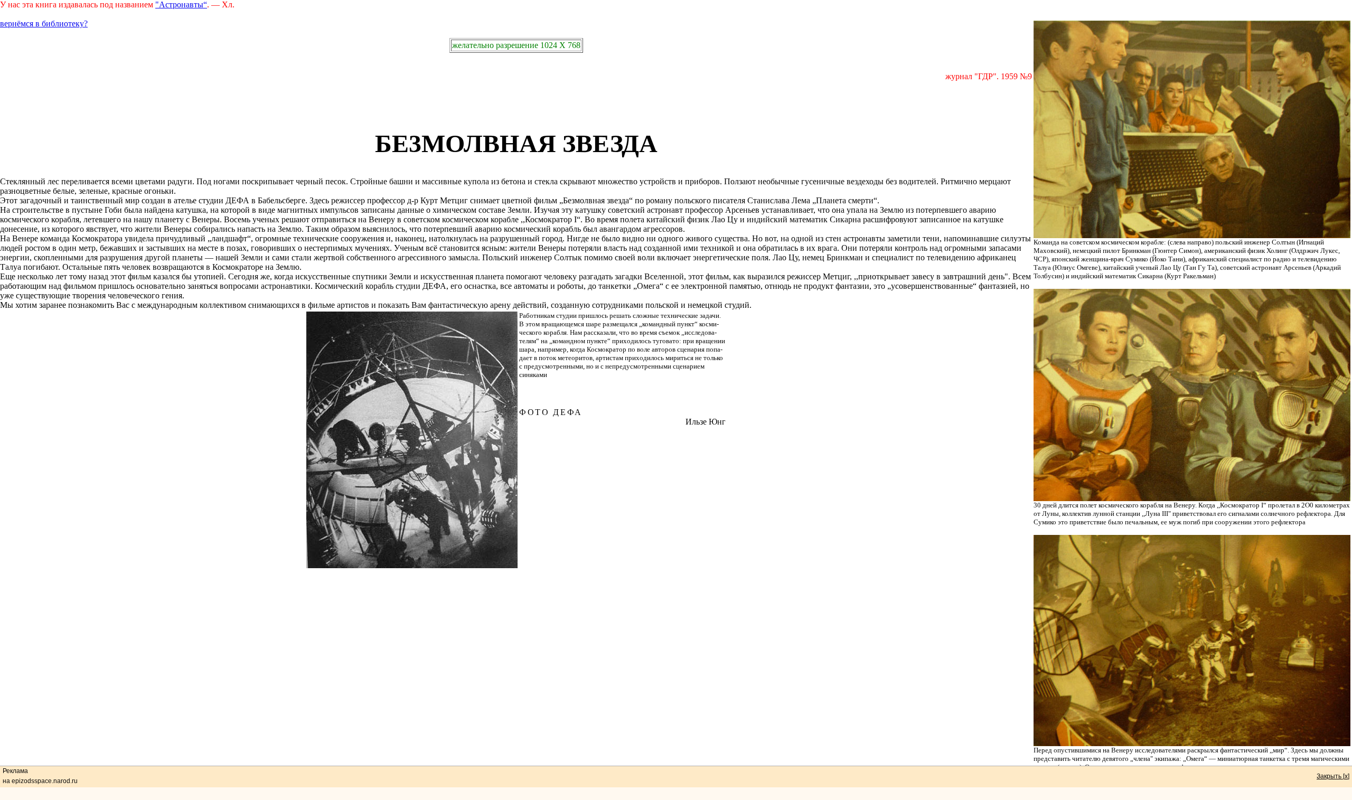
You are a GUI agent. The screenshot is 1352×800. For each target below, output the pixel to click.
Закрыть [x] (1333, 776)
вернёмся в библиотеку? (44, 23)
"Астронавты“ (181, 4)
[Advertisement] (516, 105)
